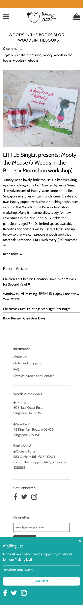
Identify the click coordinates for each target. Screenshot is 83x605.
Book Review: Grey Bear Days (24, 318)
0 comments (12, 49)
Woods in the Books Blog (36, 35)
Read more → (13, 254)
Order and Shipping (27, 363)
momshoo (34, 55)
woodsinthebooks (25, 60)
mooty (47, 55)
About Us (20, 357)
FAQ (16, 369)
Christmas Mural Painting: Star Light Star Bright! (37, 309)
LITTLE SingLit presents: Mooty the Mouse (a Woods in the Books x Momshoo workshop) (39, 162)
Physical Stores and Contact (33, 376)
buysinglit (18, 55)
